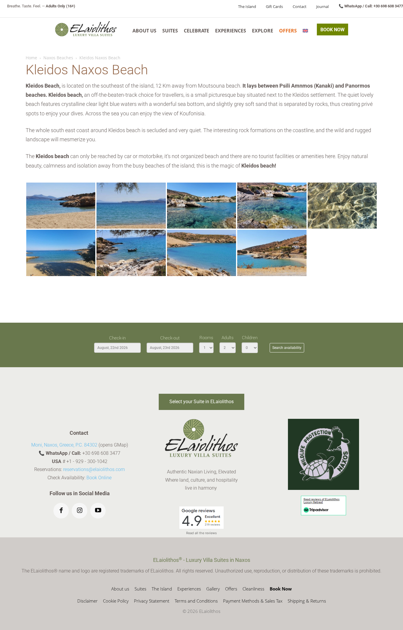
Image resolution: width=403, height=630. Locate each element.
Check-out (170, 338)
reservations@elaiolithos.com (94, 469)
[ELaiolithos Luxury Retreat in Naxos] (86, 29)
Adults (228, 337)
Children (250, 337)
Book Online (99, 477)
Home (31, 57)
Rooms (206, 337)
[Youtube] (98, 511)
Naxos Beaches (58, 57)
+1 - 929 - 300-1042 (86, 461)
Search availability (287, 348)
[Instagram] (79, 511)
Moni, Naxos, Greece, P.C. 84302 (64, 445)
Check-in (117, 338)
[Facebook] (61, 511)
